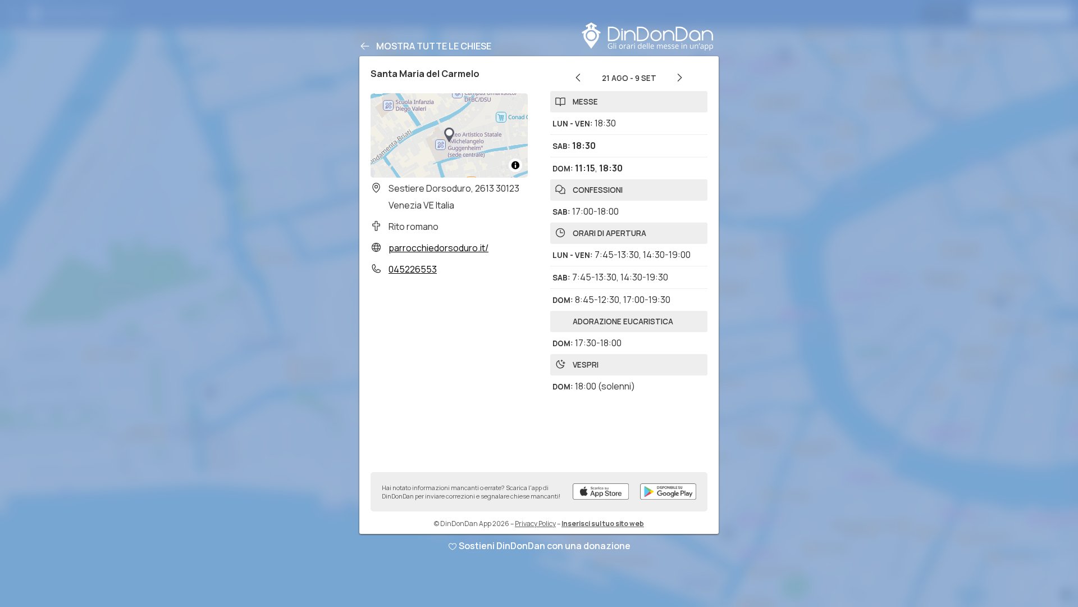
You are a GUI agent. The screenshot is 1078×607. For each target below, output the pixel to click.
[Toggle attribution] (515, 165)
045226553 (413, 269)
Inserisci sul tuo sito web (602, 523)
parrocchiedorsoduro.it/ (438, 248)
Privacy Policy (535, 523)
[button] (449, 135)
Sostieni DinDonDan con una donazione (545, 546)
